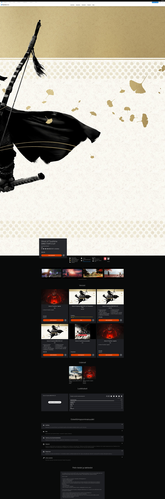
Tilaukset (89, 4)
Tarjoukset (84, 4)
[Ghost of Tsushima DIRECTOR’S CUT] (51, 273)
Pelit (14, 2)
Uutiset (31, 2)
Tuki (36, 2)
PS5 (10, 2)
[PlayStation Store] (5, 4)
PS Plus (19, 2)
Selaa (93, 4)
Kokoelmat (78, 4)
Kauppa (5, 2)
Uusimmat (72, 4)
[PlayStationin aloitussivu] (1, 2)
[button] (86, 261)
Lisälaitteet (25, 2)
